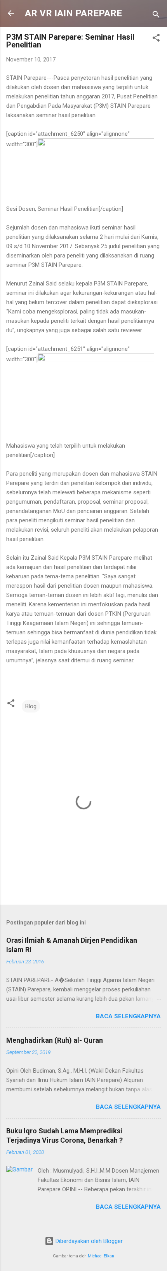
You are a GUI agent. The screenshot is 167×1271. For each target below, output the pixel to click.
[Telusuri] (156, 16)
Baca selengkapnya (128, 1016)
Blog (31, 706)
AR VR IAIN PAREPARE (73, 13)
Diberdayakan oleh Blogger (88, 1241)
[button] (156, 39)
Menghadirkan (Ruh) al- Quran (54, 1040)
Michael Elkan (101, 1256)
